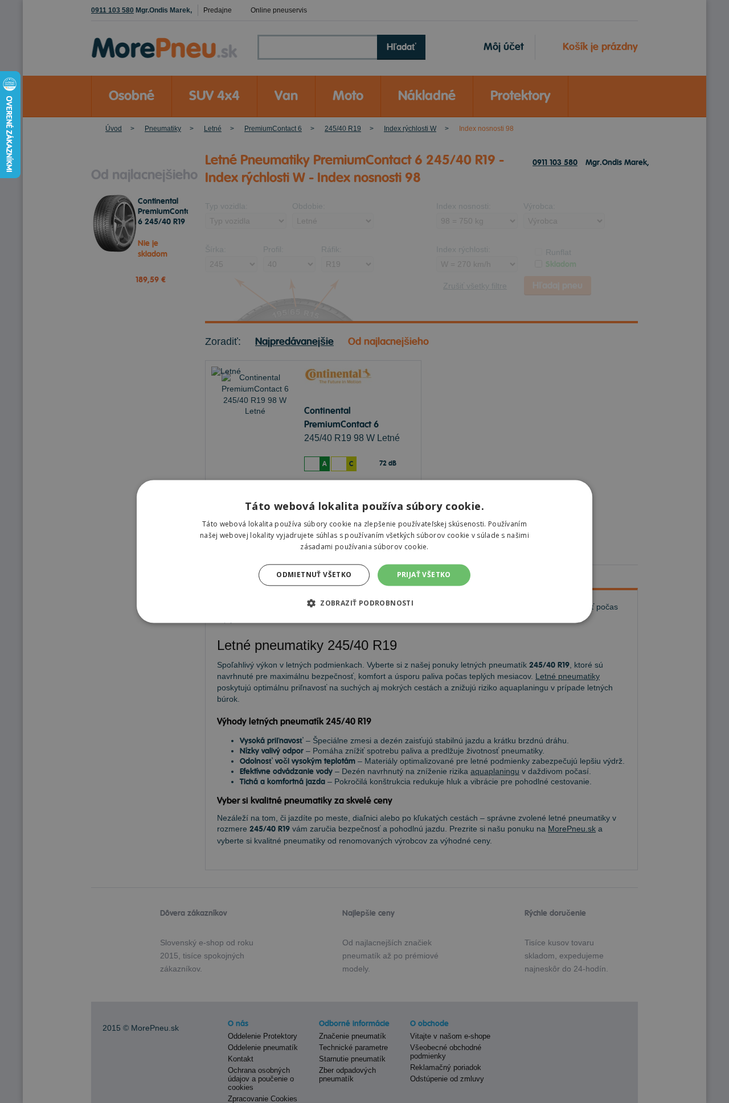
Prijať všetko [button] (424, 574)
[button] (364, 603)
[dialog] (364, 551)
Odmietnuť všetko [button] (313, 574)
